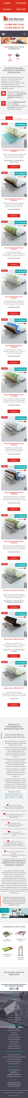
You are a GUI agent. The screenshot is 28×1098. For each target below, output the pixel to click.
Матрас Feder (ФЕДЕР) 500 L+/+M (14, 639)
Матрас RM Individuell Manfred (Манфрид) (14, 493)
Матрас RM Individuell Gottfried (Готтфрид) (14, 395)
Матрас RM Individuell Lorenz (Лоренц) (14, 297)
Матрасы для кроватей (14, 1037)
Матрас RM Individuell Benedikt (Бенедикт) (14, 542)
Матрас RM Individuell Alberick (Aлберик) (14, 199)
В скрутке (14, 1032)
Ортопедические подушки (14, 1061)
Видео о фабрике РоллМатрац (14, 797)
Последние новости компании (14, 973)
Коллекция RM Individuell (14, 209)
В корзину (14, 167)
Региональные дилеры (14, 1084)
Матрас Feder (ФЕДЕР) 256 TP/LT (14, 688)
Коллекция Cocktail (8, 160)
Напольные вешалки (14, 1063)
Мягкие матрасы (14, 1043)
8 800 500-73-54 (15, 24)
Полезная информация (14, 1019)
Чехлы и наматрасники (14, 1059)
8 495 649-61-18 (15, 27)
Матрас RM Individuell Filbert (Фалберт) (14, 346)
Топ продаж (18, 118)
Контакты (14, 1021)
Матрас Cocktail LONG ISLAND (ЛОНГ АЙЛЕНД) (14, 150)
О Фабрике (14, 999)
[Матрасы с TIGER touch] (14, 40)
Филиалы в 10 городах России (14, 794)
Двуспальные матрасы (14, 1048)
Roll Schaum (10, 59)
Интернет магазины (14, 1086)
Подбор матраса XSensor (14, 1017)
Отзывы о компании (14, 1006)
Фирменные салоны (14, 791)
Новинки (9, 118)
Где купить (7, 9)
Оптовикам (14, 1008)
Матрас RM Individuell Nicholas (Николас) (14, 248)
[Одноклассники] (15, 989)
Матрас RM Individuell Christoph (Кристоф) (14, 444)
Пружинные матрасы (18, 600)
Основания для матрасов (14, 1054)
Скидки (7, 3)
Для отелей (21, 9)
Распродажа (21, 3)
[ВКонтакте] (11, 989)
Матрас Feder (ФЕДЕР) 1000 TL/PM (14, 590)
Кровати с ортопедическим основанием (14, 1057)
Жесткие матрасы (14, 1041)
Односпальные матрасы (14, 1046)
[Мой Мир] (17, 989)
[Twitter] (13, 989)
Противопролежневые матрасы (14, 602)
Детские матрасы (14, 1034)
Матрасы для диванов (14, 1039)
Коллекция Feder (7, 600)
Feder (18, 59)
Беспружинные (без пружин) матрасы (17, 161)
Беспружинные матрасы (14, 1030)
